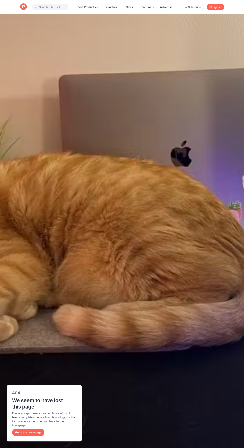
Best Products (86, 7)
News (129, 7)
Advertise (166, 7)
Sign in (217, 7)
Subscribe (194, 7)
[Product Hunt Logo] (23, 7)
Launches (110, 7)
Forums (146, 7)
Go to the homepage (28, 432)
